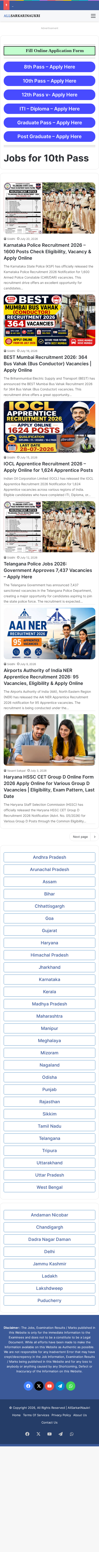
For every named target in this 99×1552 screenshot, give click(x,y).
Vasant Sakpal (16, 770)
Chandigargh (49, 1227)
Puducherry (49, 1300)
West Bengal (50, 1187)
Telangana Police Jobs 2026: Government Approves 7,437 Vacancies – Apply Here (48, 570)
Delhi (49, 1251)
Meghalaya (49, 1040)
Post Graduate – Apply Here (49, 136)
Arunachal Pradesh (49, 869)
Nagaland (50, 1065)
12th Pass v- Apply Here (49, 95)
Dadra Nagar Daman (49, 1239)
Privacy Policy (61, 1415)
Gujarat (49, 930)
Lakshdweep (49, 1288)
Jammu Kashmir (49, 1264)
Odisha (49, 1077)
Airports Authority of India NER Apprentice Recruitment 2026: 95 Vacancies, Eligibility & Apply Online (43, 677)
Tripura (49, 1150)
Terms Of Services (36, 1415)
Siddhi (11, 239)
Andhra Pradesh (49, 857)
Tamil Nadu (49, 1126)
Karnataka (49, 979)
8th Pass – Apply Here (49, 67)
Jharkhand (50, 967)
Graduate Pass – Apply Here (49, 122)
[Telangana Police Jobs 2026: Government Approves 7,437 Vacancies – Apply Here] (49, 527)
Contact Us (49, 1422)
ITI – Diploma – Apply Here (50, 109)
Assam (50, 881)
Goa (49, 918)
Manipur (49, 1028)
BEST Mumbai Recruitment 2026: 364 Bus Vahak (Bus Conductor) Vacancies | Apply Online (47, 363)
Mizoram (49, 1052)
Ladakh (49, 1276)
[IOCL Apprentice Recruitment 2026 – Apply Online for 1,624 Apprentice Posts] (49, 427)
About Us (80, 1415)
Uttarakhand (50, 1162)
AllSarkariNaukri (79, 1407)
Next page (80, 836)
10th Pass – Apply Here (49, 81)
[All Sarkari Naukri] (21, 15)
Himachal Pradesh (49, 955)
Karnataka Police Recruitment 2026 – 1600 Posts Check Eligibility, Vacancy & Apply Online (47, 251)
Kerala (49, 991)
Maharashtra (49, 1016)
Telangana (49, 1138)
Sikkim (50, 1114)
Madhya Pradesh (49, 1004)
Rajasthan (49, 1101)
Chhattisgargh (49, 906)
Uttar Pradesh (49, 1175)
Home (16, 1415)
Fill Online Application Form (63, 50)
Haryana (49, 942)
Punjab (49, 1089)
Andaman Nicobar (49, 1215)
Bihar (49, 894)
